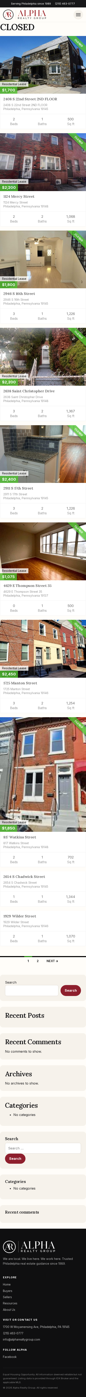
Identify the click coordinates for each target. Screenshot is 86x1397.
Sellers (7, 1297)
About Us (9, 1309)
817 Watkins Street (19, 837)
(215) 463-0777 (65, 3)
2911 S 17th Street (18, 488)
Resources (10, 1303)
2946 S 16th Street (19, 293)
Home (7, 1284)
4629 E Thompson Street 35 (27, 585)
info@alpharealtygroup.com (21, 1339)
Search (10, 982)
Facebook (9, 1357)
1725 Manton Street (20, 683)
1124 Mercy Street (18, 196)
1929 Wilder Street (19, 916)
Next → (52, 961)
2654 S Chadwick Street (24, 876)
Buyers (7, 1291)
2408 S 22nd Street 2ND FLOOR (30, 99)
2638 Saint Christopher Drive (28, 391)
